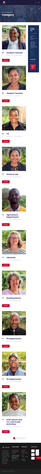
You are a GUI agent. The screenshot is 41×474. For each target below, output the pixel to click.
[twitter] (32, 61)
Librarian (11, 257)
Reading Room (13, 298)
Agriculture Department (12, 216)
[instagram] (38, 471)
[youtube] (36, 471)
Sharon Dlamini (18, 55)
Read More (6, 60)
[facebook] (30, 61)
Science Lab (12, 174)
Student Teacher (14, 52)
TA (7, 133)
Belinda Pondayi (17, 219)
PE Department (13, 338)
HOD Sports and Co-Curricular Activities (14, 421)
